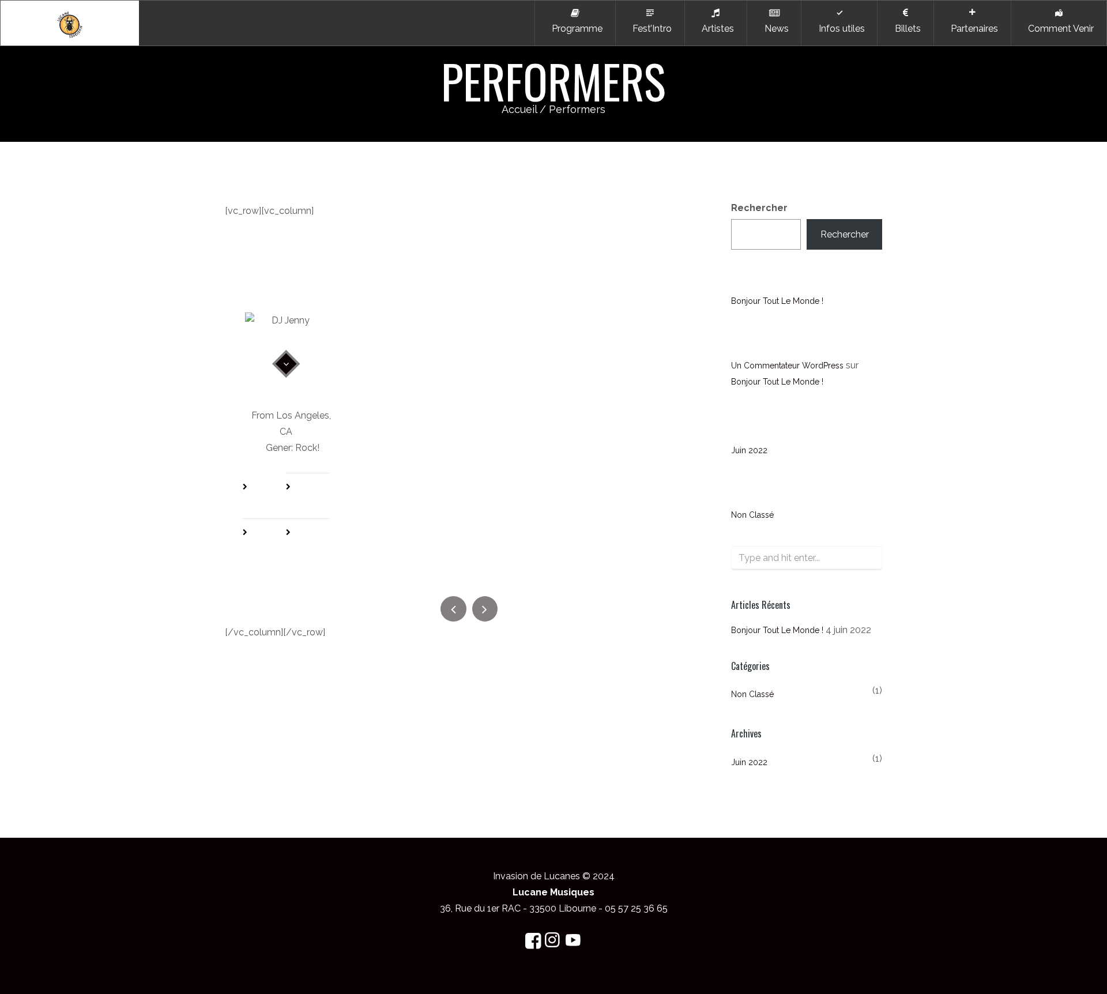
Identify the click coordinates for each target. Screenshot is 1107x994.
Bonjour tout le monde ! (777, 301)
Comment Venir (1058, 28)
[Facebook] (273, 496)
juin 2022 (749, 450)
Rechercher (759, 207)
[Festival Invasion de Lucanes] (70, 23)
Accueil (519, 109)
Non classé (752, 514)
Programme (575, 28)
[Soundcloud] (316, 542)
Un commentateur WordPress (787, 365)
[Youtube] (273, 542)
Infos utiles (839, 28)
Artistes (715, 28)
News (774, 28)
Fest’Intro (650, 28)
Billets (905, 28)
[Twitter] (316, 496)
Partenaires (972, 28)
